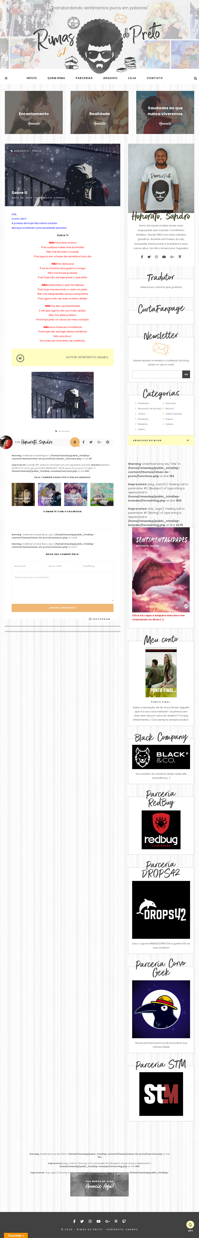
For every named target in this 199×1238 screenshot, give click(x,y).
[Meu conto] (161, 672)
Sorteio (169, 424)
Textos (141, 429)
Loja (132, 78)
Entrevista (143, 403)
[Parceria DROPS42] (161, 910)
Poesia (37, 151)
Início (32, 78)
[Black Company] (161, 757)
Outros (141, 413)
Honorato (21, 151)
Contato (155, 78)
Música (170, 408)
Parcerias (84, 78)
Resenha (143, 424)
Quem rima (56, 78)
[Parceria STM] (161, 1115)
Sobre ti (19, 192)
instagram (101, 619)
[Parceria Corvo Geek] (161, 1009)
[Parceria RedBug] (161, 848)
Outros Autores (174, 413)
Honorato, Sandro (50, 197)
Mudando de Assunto (150, 408)
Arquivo (110, 78)
